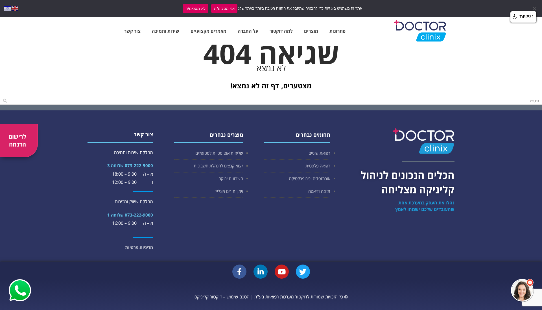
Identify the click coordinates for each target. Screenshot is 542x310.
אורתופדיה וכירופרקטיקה (309, 178)
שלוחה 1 (115, 215)
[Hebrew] (8, 7)
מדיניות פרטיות (139, 247)
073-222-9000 (139, 165)
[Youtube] (282, 272)
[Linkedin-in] (260, 272)
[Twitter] (303, 272)
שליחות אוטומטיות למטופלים (219, 153)
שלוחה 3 (115, 165)
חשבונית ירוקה (230, 178)
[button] (522, 290)
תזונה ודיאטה (319, 191)
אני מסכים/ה (224, 8)
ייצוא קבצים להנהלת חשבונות (218, 166)
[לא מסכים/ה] (535, 8)
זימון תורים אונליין (229, 191)
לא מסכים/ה (195, 8)
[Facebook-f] (239, 272)
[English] (15, 7)
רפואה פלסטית (317, 166)
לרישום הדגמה (17, 140)
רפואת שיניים (319, 153)
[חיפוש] (5, 101)
